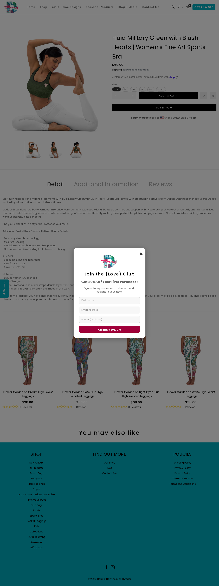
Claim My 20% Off (109, 329)
